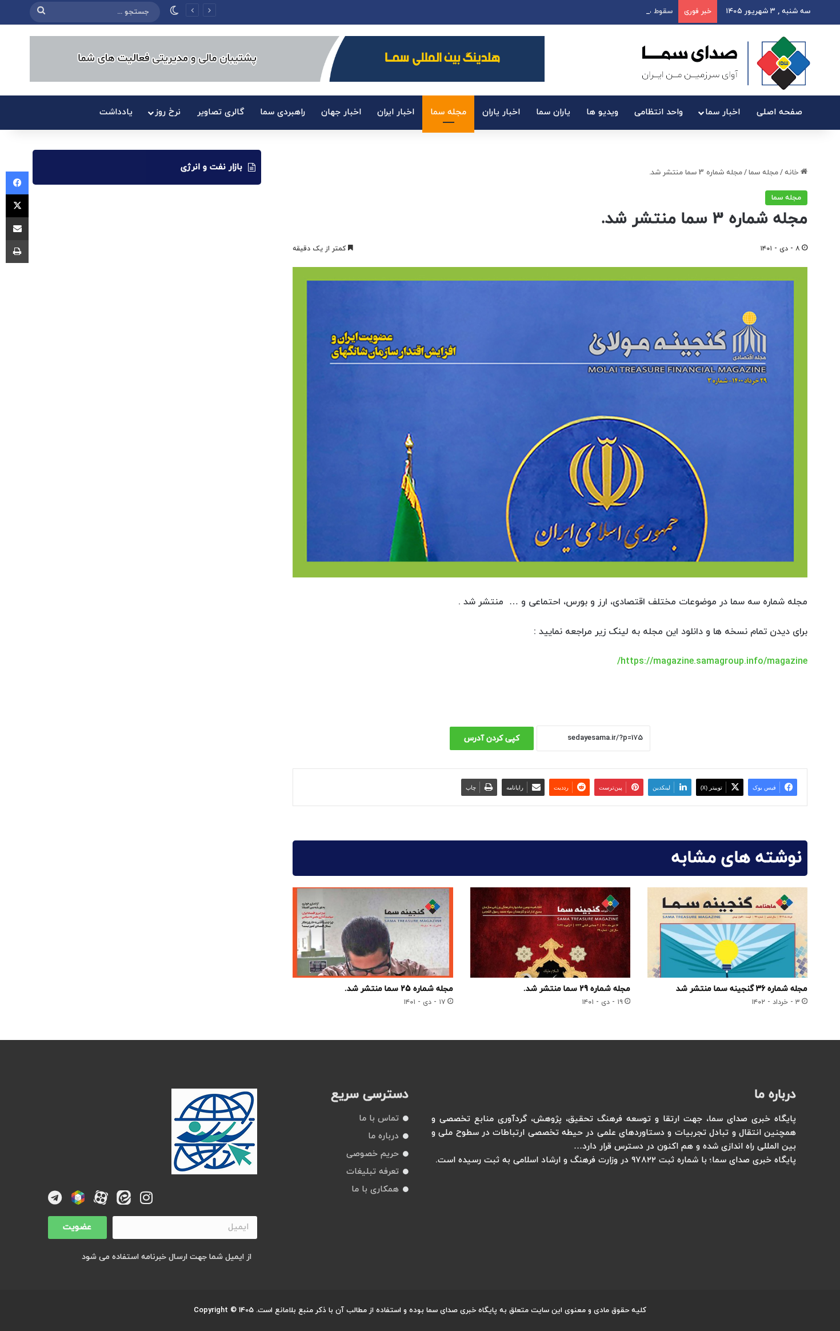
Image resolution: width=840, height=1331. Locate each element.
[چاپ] (17, 251)
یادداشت (116, 112)
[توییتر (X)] (17, 205)
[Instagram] (146, 1197)
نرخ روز (168, 112)
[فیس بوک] (17, 183)
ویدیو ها (602, 112)
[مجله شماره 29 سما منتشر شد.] (550, 932)
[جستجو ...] (41, 12)
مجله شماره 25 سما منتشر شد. (399, 988)
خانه (793, 173)
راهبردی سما (282, 112)
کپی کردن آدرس (491, 738)
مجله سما (448, 112)
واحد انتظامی (658, 112)
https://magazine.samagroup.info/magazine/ (712, 661)
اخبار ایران (395, 112)
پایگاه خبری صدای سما (461, 1310)
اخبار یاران (501, 112)
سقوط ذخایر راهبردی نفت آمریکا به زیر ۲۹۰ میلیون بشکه (581, 11)
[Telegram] (55, 1197)
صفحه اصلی (779, 112)
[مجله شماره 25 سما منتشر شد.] (373, 932)
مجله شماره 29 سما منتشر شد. (576, 988)
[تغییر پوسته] (174, 12)
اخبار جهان (341, 112)
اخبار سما (722, 112)
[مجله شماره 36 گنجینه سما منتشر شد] (727, 932)
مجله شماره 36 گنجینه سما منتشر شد (741, 988)
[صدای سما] (725, 63)
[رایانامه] (17, 228)
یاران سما (553, 112)
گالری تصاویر (220, 112)
